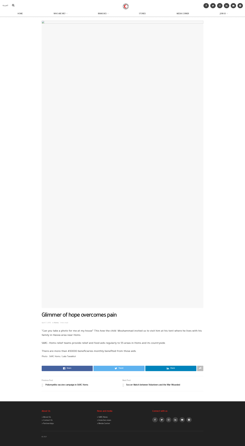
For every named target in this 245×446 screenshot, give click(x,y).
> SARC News (102, 417)
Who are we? (60, 14)
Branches (102, 14)
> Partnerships (48, 424)
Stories (142, 14)
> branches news (104, 420)
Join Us (223, 14)
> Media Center (103, 424)
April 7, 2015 (46, 323)
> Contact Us (47, 420)
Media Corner (183, 14)
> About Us (46, 417)
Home (20, 14)
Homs (56, 323)
